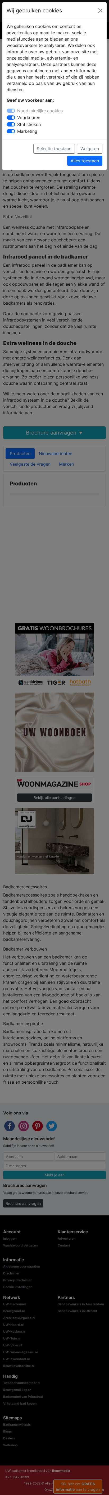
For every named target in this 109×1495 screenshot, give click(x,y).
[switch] (11, 117)
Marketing (27, 131)
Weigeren (89, 148)
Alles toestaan (85, 160)
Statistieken (29, 124)
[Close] (100, 10)
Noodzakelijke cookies (40, 110)
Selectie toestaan (54, 148)
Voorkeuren (28, 117)
